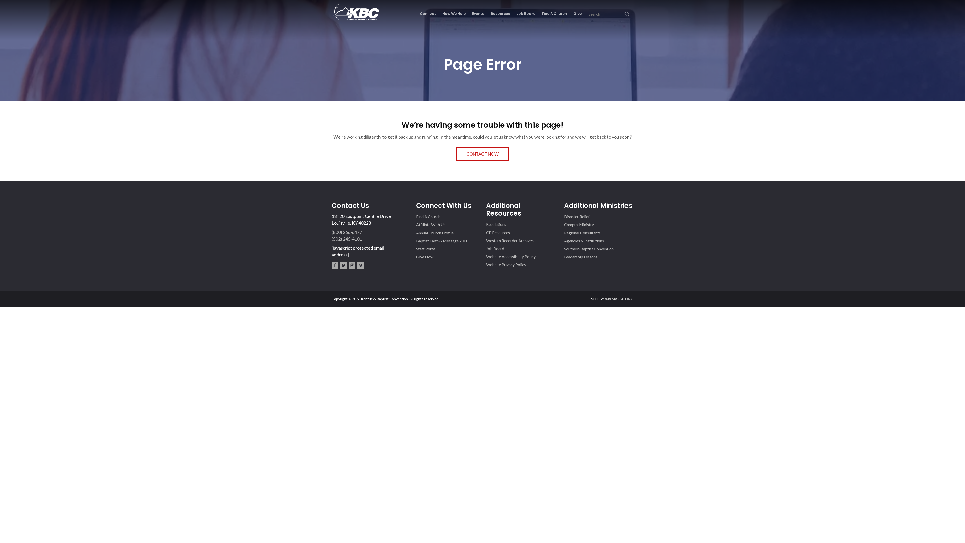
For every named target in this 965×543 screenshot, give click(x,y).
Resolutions (496, 224)
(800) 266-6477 (347, 232)
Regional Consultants (582, 232)
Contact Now (482, 154)
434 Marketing (619, 299)
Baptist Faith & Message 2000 (442, 240)
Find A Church (428, 216)
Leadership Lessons (580, 256)
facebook (335, 265)
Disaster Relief (577, 216)
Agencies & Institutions (584, 240)
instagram (352, 265)
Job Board (495, 248)
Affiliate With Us (430, 224)
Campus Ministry (579, 224)
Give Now (424, 256)
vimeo (360, 265)
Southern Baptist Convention (589, 248)
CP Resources (498, 232)
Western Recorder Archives (510, 240)
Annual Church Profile (435, 232)
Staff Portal (426, 248)
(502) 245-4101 (347, 239)
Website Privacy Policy (506, 264)
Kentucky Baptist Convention (355, 12)
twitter (343, 265)
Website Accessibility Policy (511, 256)
